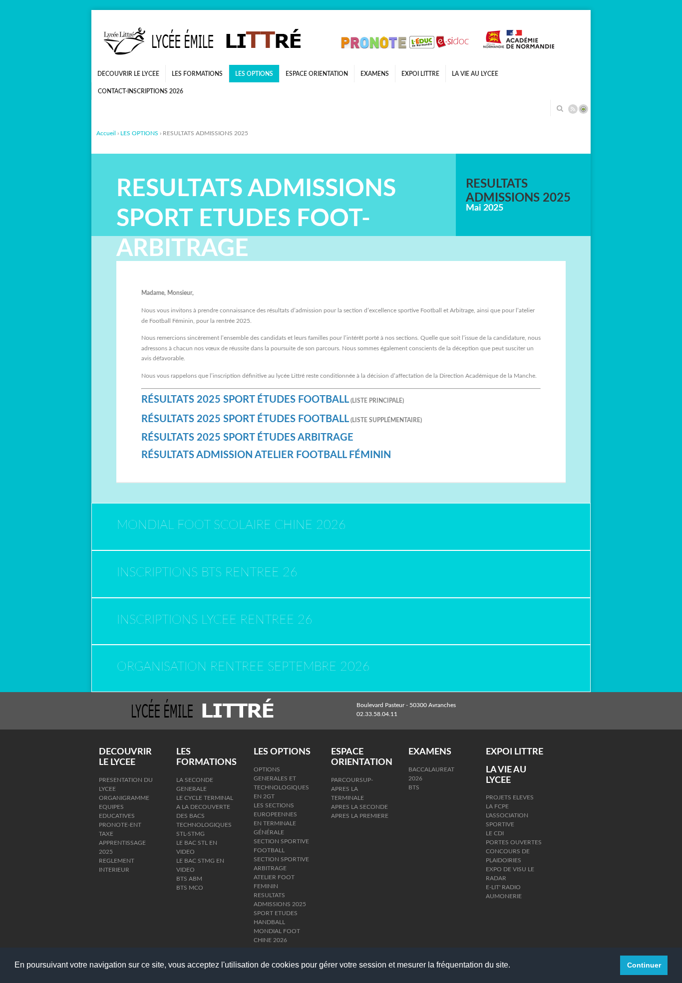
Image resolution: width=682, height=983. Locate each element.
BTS (413, 787)
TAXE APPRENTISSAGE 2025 (122, 843)
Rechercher (559, 108)
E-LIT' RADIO (503, 887)
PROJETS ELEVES (510, 797)
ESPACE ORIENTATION (317, 74)
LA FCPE (497, 806)
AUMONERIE (504, 896)
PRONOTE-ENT (120, 825)
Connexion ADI (583, 109)
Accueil (106, 133)
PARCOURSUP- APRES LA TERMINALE (352, 789)
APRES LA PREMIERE (359, 816)
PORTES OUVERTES (514, 842)
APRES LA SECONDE (359, 807)
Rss (573, 109)
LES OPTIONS (254, 74)
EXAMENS (374, 74)
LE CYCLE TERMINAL (204, 798)
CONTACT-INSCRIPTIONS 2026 (140, 91)
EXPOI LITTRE (420, 74)
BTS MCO (189, 888)
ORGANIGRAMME (124, 798)
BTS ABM (189, 879)
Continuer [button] (644, 965)
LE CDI (495, 833)
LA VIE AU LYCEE (475, 74)
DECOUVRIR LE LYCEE (128, 74)
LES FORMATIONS (197, 74)
